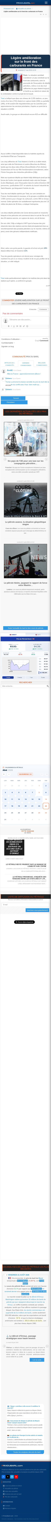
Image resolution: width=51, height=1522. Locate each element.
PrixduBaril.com (8, 1516)
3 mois (20, 677)
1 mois (8, 677)
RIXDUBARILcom (12, 1465)
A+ (40, 14)
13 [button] (26, 799)
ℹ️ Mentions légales (9, 1508)
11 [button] (12, 799)
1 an (31, 677)
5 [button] (18, 792)
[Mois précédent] (9, 774)
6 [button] (25, 792)
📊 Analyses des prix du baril (12, 1494)
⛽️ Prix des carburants (10, 1497)
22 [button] (39, 806)
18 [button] (12, 806)
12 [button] (19, 799)
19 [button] (19, 806)
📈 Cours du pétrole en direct (12, 1486)
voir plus (8, 385)
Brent (41, 1278)
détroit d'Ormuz (37, 1297)
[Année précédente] (4, 774)
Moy (41, 672)
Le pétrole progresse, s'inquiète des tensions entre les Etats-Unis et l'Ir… (29, 878)
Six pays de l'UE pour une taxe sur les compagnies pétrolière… (25, 462)
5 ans (43, 677)
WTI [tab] (38, 635)
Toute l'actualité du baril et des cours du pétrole (25, 628)
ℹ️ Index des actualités (10, 1491)
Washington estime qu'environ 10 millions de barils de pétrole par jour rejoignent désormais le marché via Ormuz (25, 1302)
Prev (5, 459)
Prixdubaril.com (9, 8)
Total (2, 98)
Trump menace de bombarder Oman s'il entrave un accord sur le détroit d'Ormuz (14, 846)
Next (46, 459)
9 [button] (45, 792)
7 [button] (32, 792)
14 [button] (32, 799)
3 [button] (5, 792)
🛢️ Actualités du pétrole (23, 8)
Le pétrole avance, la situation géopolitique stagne (25, 523)
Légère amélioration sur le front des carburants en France (26, 61)
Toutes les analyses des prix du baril (28, 1452)
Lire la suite (37, 1360)
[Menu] (46, 2)
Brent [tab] (13, 635)
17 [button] (5, 806)
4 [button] (12, 792)
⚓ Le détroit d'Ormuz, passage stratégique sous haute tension (21, 1337)
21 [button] (32, 806)
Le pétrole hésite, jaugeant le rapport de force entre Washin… (25, 584)
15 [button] (39, 799)
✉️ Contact (6, 1506)
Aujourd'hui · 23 (25, 774)
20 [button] (26, 806)
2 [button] (45, 786)
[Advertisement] (25, 36)
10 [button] (5, 799)
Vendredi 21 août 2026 (18, 1275)
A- (46, 14)
